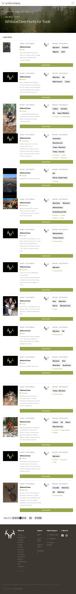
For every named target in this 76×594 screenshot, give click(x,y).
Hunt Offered (27, 43)
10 (30, 518)
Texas (23, 303)
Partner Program (50, 544)
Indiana (23, 458)
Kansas (55, 157)
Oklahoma (24, 205)
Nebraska (24, 490)
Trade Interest (60, 43)
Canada (23, 111)
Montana (64, 157)
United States (65, 116)
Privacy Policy (46, 584)
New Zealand (65, 430)
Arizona (55, 215)
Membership (40, 552)
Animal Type (12, 17)
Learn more (21, 571)
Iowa (23, 49)
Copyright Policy (35, 584)
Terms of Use (56, 584)
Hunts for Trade (9, 12)
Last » (39, 518)
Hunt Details (46, 65)
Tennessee (24, 141)
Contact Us (52, 539)
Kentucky (24, 269)
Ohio (54, 462)
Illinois (23, 79)
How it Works (39, 540)
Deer (17, 12)
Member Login (53, 535)
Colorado (56, 155)
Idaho (64, 155)
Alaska (55, 432)
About (39, 535)
